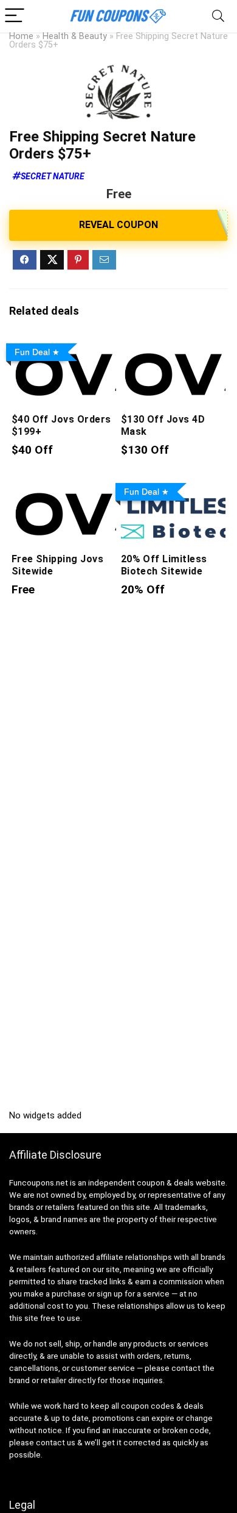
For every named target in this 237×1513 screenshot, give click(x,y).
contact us (55, 1442)
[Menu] (14, 16)
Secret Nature (52, 176)
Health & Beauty (75, 36)
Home (21, 36)
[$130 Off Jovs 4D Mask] (173, 346)
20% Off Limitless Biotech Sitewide (164, 565)
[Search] (218, 16)
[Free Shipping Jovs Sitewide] (64, 486)
